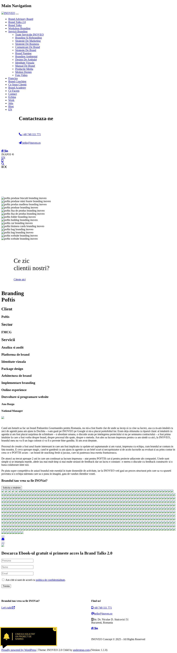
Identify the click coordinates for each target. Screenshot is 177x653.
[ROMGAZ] (81, 491)
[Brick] (100, 491)
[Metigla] (169, 491)
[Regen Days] (36, 491)
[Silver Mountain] (157, 494)
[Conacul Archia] (132, 494)
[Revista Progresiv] (22, 498)
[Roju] (77, 494)
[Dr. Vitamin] (99, 494)
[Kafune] (13, 498)
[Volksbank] (83, 494)
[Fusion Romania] (58, 491)
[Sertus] (121, 494)
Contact (12, 93)
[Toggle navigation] (17, 14)
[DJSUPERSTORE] (16, 498)
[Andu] (113, 494)
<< (2, 536)
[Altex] (20, 491)
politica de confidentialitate (50, 579)
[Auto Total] (50, 491)
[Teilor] (75, 491)
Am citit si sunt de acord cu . (35, 579)
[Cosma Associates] (22, 494)
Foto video (21, 75)
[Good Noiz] (69, 491)
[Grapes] (158, 491)
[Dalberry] (80, 494)
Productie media (24, 68)
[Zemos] (150, 491)
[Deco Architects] (33, 494)
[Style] (44, 494)
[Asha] (124, 494)
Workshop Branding (19, 28)
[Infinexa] (22, 491)
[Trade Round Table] (49, 494)
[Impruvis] (11, 494)
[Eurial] (55, 494)
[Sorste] (47, 494)
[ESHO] (119, 491)
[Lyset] (83, 491)
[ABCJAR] (133, 491)
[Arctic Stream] (92, 491)
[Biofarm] (6, 491)
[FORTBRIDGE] (114, 491)
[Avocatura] (96, 494)
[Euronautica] (41, 494)
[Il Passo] (107, 494)
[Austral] (119, 494)
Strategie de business (27, 43)
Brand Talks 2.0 (17, 22)
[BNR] (13, 491)
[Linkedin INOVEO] (7, 151)
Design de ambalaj (26, 59)
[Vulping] (72, 494)
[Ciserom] (141, 494)
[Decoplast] (103, 491)
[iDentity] (30, 494)
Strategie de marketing (28, 40)
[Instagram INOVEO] (4, 151)
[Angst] (130, 494)
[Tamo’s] (19, 498)
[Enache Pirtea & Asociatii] (64, 491)
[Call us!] (2, 160)
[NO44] (147, 491)
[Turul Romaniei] (105, 494)
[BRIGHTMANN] (61, 491)
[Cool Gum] (110, 494)
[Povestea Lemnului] (146, 494)
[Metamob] (66, 494)
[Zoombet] (166, 494)
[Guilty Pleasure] (60, 494)
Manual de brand (25, 65)
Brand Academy (17, 87)
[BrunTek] (116, 494)
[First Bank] (9, 491)
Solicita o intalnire (12, 487)
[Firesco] (166, 491)
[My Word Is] (78, 491)
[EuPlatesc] (67, 491)
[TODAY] (111, 491)
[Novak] (172, 491)
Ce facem (13, 90)
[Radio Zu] (16, 491)
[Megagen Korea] (161, 491)
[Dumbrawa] (125, 491)
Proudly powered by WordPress (18, 649)
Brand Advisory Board (20, 19)
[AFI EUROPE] (72, 491)
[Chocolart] (13, 494)
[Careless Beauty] (102, 494)
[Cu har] (163, 494)
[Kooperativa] (85, 494)
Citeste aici (20, 279)
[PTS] (128, 491)
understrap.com (81, 649)
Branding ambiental (26, 56)
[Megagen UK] (174, 494)
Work (11, 100)
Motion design (23, 72)
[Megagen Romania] (16, 494)
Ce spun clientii (17, 84)
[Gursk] (31, 491)
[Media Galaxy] (36, 494)
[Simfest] (171, 494)
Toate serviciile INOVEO (29, 34)
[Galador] (63, 494)
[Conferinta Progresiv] (122, 491)
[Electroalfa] (19, 494)
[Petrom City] (5, 498)
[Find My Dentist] (33, 491)
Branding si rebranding (28, 37)
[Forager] (97, 491)
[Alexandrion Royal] (89, 491)
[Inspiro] (108, 491)
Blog (11, 106)
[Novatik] (160, 494)
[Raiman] (163, 491)
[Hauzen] (116, 491)
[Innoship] (141, 491)
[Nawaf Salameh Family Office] (47, 491)
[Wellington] (25, 494)
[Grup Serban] (94, 491)
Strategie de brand (25, 50)
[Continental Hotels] (45, 491)
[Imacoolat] (58, 494)
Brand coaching (17, 81)
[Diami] (143, 494)
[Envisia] (86, 491)
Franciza (13, 78)
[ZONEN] (136, 491)
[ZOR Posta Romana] (25, 491)
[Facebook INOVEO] (2, 151)
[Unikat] (53, 491)
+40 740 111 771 (31, 134)
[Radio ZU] (154, 494)
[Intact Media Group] (94, 494)
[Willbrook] (11, 498)
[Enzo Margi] (8, 494)
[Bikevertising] (27, 494)
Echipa (12, 97)
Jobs (10, 103)
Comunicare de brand (27, 47)
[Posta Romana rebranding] (28, 491)
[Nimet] (130, 491)
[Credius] (69, 494)
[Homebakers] (144, 491)
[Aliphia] (88, 494)
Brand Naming (23, 53)
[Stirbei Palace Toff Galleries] (42, 491)
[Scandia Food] (52, 494)
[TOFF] (139, 491)
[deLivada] (91, 494)
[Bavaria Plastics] (105, 491)
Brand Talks (15, 25)
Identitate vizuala (24, 62)
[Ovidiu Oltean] (138, 494)
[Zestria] (8, 498)
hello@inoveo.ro (31, 142)
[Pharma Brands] (74, 494)
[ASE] (2, 491)
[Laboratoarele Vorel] (38, 494)
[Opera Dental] (5, 494)
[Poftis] (135, 494)
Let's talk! (6, 607)
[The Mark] (2, 498)
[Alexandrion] (152, 494)
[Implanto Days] (39, 491)
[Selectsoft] (56, 491)
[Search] (2, 163)
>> (2, 542)
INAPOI (7, 154)
